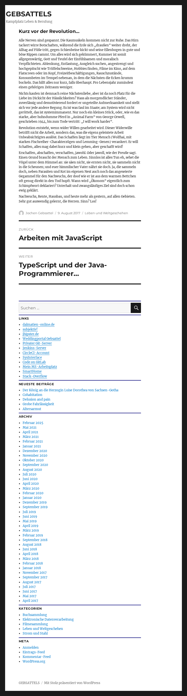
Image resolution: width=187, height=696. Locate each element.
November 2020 (35, 455)
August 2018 (32, 544)
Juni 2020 (30, 479)
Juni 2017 (30, 591)
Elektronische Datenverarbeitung (48, 619)
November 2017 (35, 573)
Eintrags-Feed (34, 652)
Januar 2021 (32, 446)
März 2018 (31, 559)
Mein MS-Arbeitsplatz (40, 367)
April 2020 (31, 483)
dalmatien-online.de (39, 324)
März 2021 (31, 437)
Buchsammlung (35, 615)
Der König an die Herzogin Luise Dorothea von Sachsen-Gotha (70, 390)
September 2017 (35, 577)
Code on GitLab (34, 362)
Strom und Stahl (35, 633)
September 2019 (35, 507)
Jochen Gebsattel (39, 213)
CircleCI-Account (36, 353)
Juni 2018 (30, 549)
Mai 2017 (30, 596)
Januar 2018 (32, 568)
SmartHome (32, 371)
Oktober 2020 (33, 460)
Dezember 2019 (35, 502)
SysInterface (32, 357)
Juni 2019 (30, 516)
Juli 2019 (29, 512)
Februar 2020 (33, 493)
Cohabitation (32, 395)
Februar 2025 (33, 423)
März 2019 (31, 530)
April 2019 (30, 526)
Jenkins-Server (34, 348)
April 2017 (30, 601)
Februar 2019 (33, 535)
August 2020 (32, 470)
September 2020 (35, 465)
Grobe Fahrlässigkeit (38, 404)
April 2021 (30, 432)
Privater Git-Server (37, 343)
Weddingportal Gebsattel (42, 339)
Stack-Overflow (35, 376)
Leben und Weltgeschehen (106, 213)
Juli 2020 (29, 474)
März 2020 (31, 488)
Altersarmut (32, 409)
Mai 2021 (30, 427)
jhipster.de (31, 334)
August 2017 (32, 582)
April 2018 (30, 554)
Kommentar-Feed (37, 657)
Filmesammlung (35, 624)
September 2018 (35, 540)
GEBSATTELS (29, 14)
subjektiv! (30, 329)
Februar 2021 (33, 441)
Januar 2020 (32, 498)
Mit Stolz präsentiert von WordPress (72, 683)
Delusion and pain (36, 399)
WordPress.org (34, 661)
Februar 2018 (33, 563)
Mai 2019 (30, 521)
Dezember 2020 (35, 451)
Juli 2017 (29, 587)
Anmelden (31, 647)
